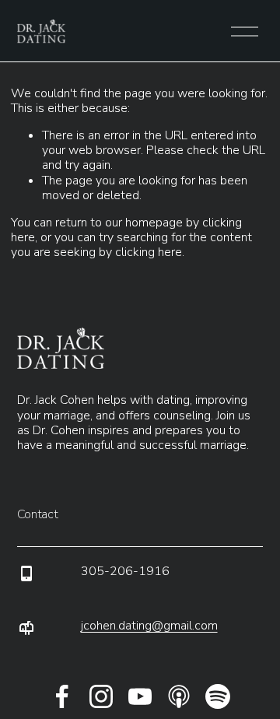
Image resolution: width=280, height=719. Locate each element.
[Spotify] (217, 696)
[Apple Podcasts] (178, 696)
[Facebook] (62, 696)
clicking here (148, 252)
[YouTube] (140, 696)
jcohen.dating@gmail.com (149, 626)
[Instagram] (101, 696)
